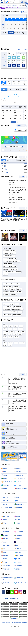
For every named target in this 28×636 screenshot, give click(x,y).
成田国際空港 (13, 294)
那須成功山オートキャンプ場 (10, 258)
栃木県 (14, 5)
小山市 (10, 328)
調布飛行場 (6, 294)
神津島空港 (12, 289)
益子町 (23, 331)
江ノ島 (20, 312)
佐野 (5, 166)
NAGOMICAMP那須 (8, 263)
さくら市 (20, 328)
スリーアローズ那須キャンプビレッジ (12, 261)
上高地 (16, 304)
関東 (8, 5)
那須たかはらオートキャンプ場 (10, 269)
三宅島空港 (6, 289)
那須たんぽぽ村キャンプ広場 (10, 266)
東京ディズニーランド (8, 304)
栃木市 (16, 326)
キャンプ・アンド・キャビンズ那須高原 (12, 271)
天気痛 (4, 61)
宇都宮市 (5, 326)
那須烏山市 (6, 331)
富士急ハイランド (7, 314)
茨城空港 (19, 291)
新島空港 (19, 289)
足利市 (10, 326)
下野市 (11, 331)
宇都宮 (6, 172)
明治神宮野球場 (7, 309)
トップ (3, 5)
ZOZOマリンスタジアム (17, 309)
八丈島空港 (15, 286)
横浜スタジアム (17, 306)
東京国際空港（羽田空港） (9, 291)
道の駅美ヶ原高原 (17, 314)
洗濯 (4, 65)
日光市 (5, 342)
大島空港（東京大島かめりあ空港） (11, 283)
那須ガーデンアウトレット (9, 250)
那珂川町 (16, 336)
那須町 (10, 345)
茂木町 (5, 334)
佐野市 (21, 326)
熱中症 (4, 57)
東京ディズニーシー (8, 306)
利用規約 (8, 622)
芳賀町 (15, 334)
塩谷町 (5, 345)
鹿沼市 (5, 328)
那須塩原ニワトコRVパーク (9, 253)
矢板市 (16, 342)
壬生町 (20, 334)
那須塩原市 (22, 342)
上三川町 (17, 331)
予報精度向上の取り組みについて (13, 598)
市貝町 (10, 334)
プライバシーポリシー (16, 622)
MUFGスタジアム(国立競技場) (10, 312)
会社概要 (4, 622)
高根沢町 (10, 336)
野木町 (5, 336)
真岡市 (15, 328)
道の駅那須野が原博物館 (9, 255)
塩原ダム (5, 274)
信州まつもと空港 (7, 286)
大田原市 (10, 342)
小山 (5, 169)
